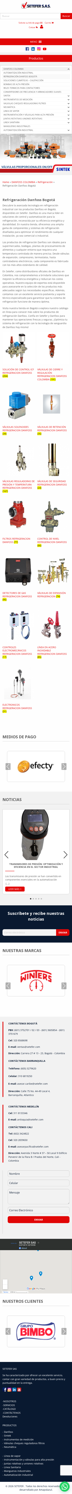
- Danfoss (8, 1431)
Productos (36, 58)
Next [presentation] (63, 766)
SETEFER (19, 1486)
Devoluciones (10, 1416)
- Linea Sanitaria (12, 1467)
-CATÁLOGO (9, 1408)
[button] (33, 41)
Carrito (48, 22)
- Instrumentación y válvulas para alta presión (28, 1459)
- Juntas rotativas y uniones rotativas (23, 1463)
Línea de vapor (12, 1455)
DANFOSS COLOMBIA (23, 182)
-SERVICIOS (9, 1405)
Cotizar (32, 27)
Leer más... (15, 889)
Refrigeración (45, 182)
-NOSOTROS (9, 1401)
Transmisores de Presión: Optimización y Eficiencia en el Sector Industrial (36, 865)
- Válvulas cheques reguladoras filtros (24, 1443)
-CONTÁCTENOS (12, 1412)
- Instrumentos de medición (18, 1439)
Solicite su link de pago (29, 22)
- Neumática (9, 1447)
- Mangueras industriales (17, 1471)
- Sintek (7, 1435)
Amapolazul (45, 1489)
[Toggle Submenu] (68, 69)
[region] (36, 153)
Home (6, 182)
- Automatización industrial (18, 1474)
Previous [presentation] (8, 766)
